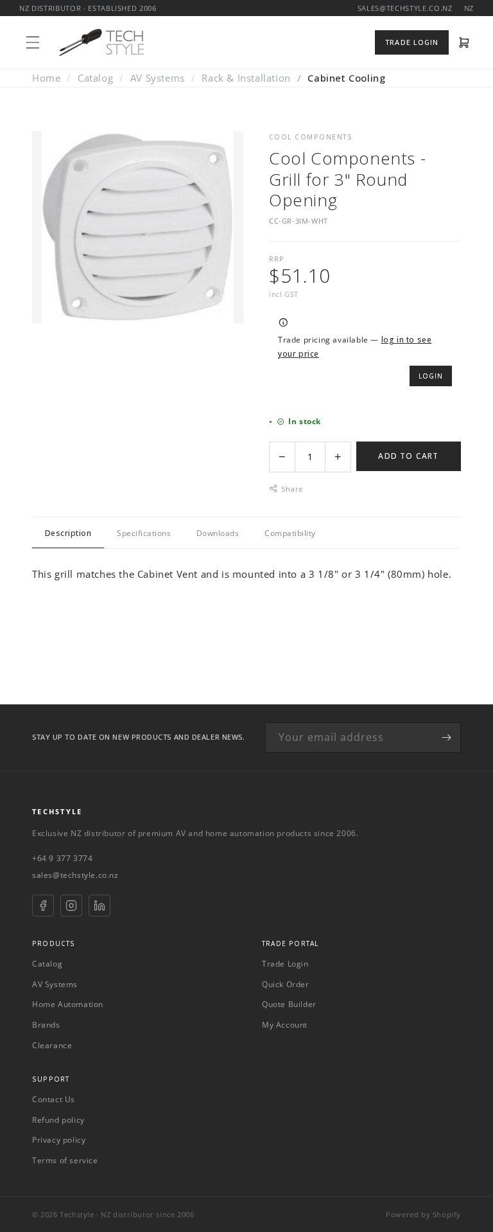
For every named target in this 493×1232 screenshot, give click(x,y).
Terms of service (65, 1160)
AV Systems (157, 77)
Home (46, 77)
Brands (46, 1024)
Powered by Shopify (423, 1214)
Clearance (52, 1045)
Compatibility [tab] (289, 533)
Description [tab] (68, 533)
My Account (284, 1024)
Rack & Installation (246, 77)
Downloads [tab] (217, 533)
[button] (32, 42)
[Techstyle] (101, 42)
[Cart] (464, 42)
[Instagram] (71, 905)
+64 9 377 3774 (62, 858)
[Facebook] (43, 905)
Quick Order (285, 984)
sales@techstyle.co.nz (75, 875)
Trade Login (285, 963)
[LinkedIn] (99, 905)
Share (291, 489)
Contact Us (53, 1099)
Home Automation (67, 1004)
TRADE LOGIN (411, 42)
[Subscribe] (446, 737)
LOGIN (431, 375)
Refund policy (58, 1119)
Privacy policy (58, 1139)
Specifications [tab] (144, 533)
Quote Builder (289, 1004)
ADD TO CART (408, 456)
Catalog (95, 77)
